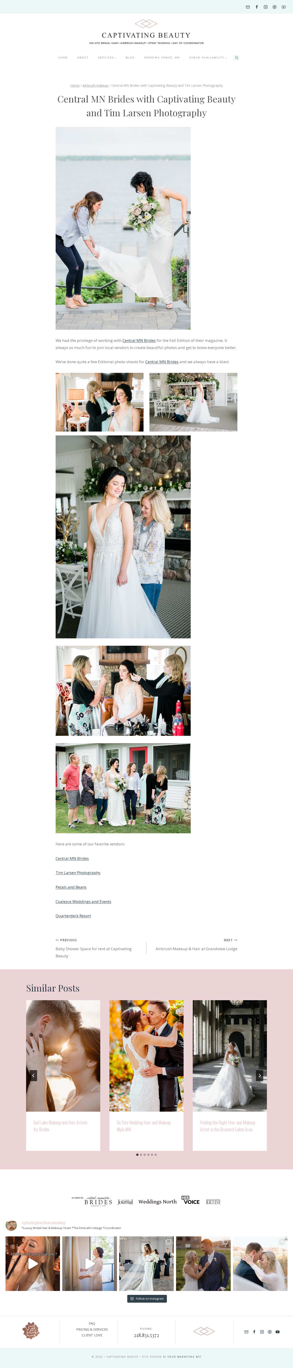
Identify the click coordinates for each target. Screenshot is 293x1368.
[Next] (259, 1075)
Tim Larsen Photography (78, 872)
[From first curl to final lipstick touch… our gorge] (203, 1263)
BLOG (130, 57)
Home (63, 57)
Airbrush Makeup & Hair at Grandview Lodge (196, 944)
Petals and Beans (71, 887)
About (83, 57)
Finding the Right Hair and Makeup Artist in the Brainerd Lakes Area (227, 1126)
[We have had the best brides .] (89, 1263)
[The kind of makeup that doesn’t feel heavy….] (32, 1263)
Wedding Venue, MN (162, 57)
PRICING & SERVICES (92, 1329)
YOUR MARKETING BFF (184, 1356)
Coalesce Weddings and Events (83, 901)
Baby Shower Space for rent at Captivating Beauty (94, 948)
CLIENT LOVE (92, 1335)
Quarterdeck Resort (73, 915)
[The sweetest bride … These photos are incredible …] (146, 1263)
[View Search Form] (236, 58)
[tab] (137, 1155)
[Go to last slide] (33, 1075)
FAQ (92, 1323)
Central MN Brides (139, 340)
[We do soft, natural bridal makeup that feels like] (260, 1263)
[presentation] (63, 1056)
